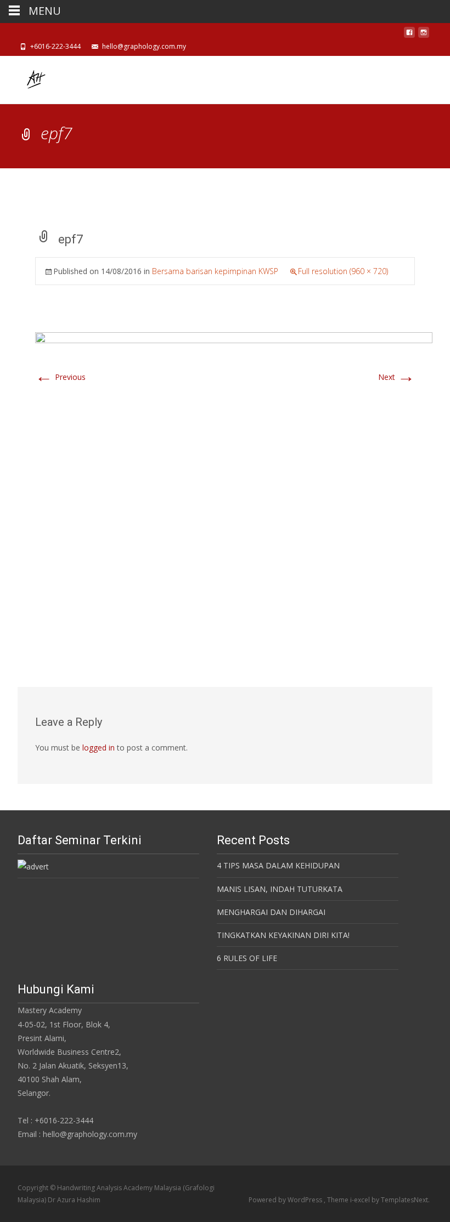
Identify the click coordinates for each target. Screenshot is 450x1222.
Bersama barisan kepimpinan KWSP (215, 271)
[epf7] (233, 480)
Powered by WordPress (286, 1199)
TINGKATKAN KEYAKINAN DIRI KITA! (283, 935)
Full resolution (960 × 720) (343, 271)
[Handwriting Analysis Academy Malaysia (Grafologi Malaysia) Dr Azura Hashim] (26, 78)
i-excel (361, 1199)
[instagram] (423, 35)
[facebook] (409, 35)
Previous (60, 377)
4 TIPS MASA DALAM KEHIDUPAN (278, 865)
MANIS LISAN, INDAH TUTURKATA (279, 889)
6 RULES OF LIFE (247, 958)
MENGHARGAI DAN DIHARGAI (271, 912)
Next (396, 377)
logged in (98, 747)
